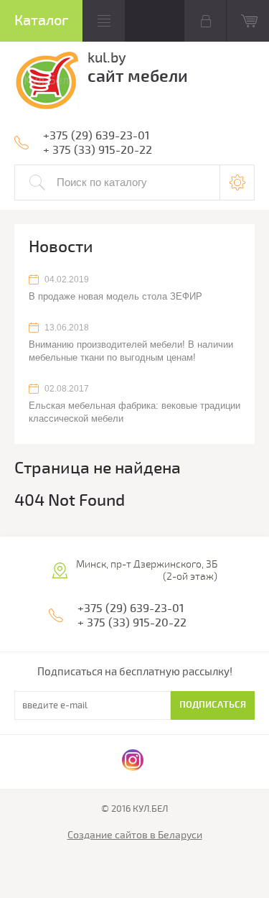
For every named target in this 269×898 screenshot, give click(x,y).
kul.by (107, 58)
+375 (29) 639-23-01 (96, 136)
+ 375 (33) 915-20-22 (97, 150)
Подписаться (212, 704)
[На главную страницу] (46, 83)
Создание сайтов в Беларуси (134, 835)
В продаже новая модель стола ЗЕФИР (115, 296)
